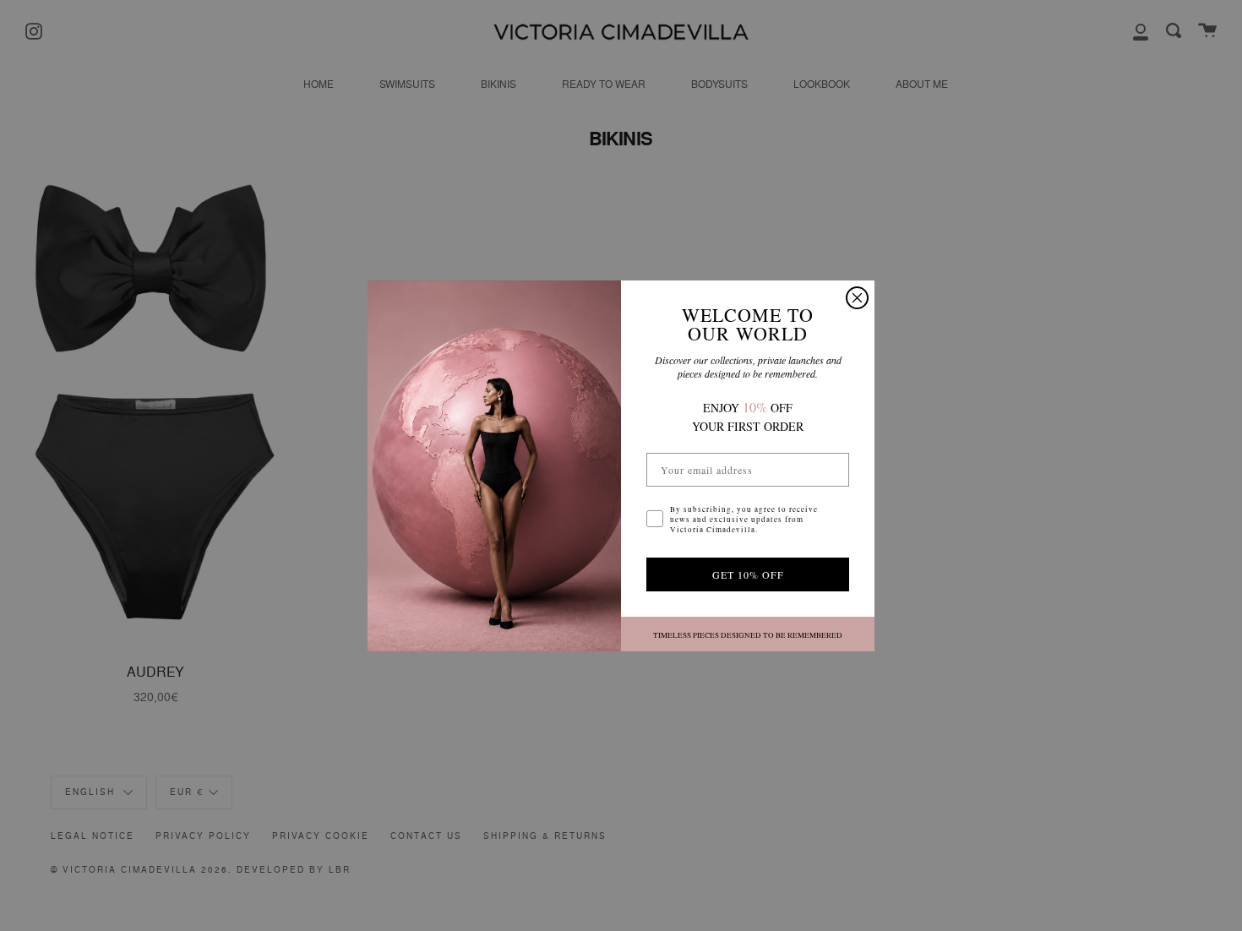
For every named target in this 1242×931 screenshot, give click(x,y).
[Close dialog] (857, 297)
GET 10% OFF (748, 574)
